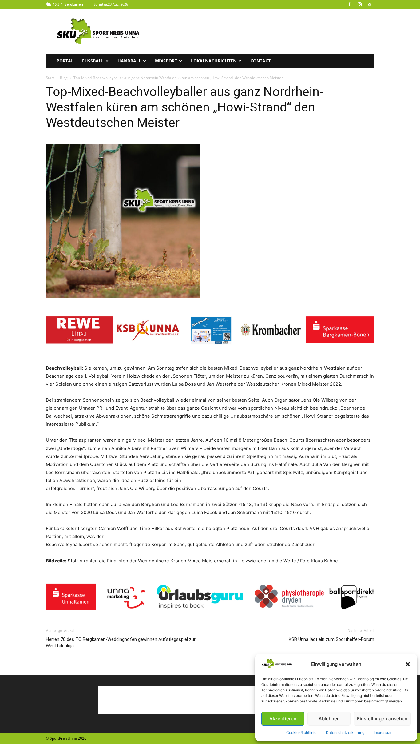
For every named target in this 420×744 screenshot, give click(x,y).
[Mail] (369, 4)
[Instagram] (359, 4)
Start (50, 77)
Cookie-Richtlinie (301, 732)
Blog (64, 77)
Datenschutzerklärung (345, 732)
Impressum (383, 732)
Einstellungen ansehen (382, 719)
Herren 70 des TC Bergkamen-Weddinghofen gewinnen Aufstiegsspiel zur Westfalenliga (121, 643)
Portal (65, 61)
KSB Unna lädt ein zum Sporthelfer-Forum (331, 639)
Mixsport (166, 61)
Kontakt (260, 61)
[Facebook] (349, 4)
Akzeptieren (282, 719)
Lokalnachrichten (213, 61)
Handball (129, 61)
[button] (408, 664)
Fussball (93, 61)
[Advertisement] (262, 31)
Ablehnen (329, 719)
